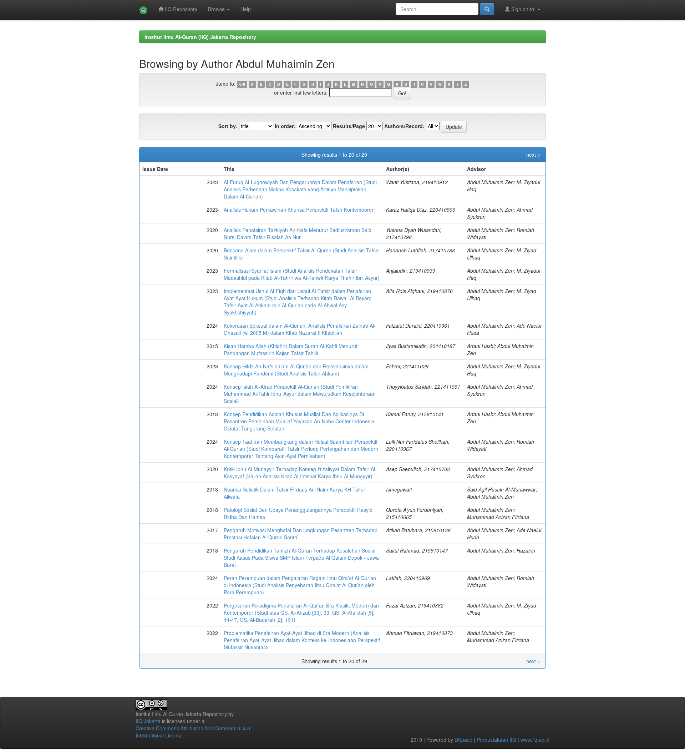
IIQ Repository (180, 8)
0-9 (242, 84)
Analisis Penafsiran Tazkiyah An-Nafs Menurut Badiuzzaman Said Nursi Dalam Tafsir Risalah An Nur (297, 233)
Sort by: (228, 126)
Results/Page (349, 126)
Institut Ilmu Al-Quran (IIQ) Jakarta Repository (200, 36)
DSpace (463, 739)
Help (245, 8)
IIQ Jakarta (148, 721)
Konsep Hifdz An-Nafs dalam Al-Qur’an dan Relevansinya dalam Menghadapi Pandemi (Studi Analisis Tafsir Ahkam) (296, 370)
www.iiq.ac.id (535, 739)
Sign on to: (523, 8)
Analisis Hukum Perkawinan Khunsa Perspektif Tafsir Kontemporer (299, 209)
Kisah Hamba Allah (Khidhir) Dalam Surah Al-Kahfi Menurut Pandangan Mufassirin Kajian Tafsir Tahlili (290, 349)
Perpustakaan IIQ (496, 739)
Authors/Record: (404, 126)
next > (533, 154)
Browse (217, 8)
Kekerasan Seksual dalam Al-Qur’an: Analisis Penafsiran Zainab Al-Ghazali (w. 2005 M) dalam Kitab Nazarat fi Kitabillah (300, 329)
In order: (285, 126)
